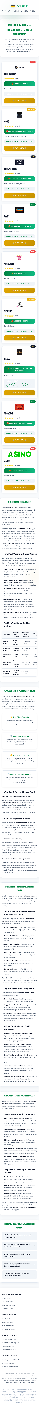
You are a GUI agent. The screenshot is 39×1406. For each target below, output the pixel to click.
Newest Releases (7, 1322)
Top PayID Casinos (8, 1319)
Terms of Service (7, 1308)
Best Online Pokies (8, 1325)
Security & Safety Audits (9, 1305)
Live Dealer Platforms (8, 1329)
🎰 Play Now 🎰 (19, 101)
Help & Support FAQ (8, 1346)
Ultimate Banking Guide (9, 1339)
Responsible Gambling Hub (10, 1343)
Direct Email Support (8, 1363)
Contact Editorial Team (9, 1349)
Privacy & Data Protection (10, 1366)
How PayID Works (7, 1302)
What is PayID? (6, 1298)
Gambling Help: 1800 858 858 (11, 1360)
